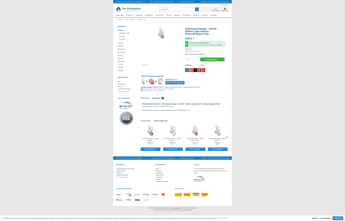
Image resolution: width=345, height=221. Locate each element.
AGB (119, 81)
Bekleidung (121, 49)
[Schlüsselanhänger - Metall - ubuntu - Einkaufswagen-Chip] (218, 130)
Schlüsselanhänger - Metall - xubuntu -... (150, 139)
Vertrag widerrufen (123, 91)
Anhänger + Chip (124, 33)
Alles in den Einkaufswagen (174, 82)
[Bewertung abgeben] (205, 36)
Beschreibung (145, 98)
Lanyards (122, 36)
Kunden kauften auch (160, 121)
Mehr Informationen (222, 218)
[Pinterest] (199, 70)
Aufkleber (121, 46)
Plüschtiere (121, 61)
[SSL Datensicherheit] (126, 118)
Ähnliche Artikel (146, 121)
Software (120, 67)
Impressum (159, 173)
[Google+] (191, 70)
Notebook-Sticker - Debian (151, 90)
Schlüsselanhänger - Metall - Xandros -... (173, 139)
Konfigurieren (338, 218)
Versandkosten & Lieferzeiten (125, 168)
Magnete (120, 58)
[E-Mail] (203, 70)
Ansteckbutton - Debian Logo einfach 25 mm (156, 89)
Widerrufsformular (122, 175)
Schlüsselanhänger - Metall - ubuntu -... (217, 139)
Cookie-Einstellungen (124, 89)
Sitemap (158, 179)
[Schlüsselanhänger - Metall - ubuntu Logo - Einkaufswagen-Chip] (195, 130)
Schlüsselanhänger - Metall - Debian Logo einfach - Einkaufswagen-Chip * (172, 87)
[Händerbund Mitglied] (126, 105)
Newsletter (159, 177)
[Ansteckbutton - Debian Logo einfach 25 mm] (151, 81)
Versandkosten (176, 208)
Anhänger (121, 30)
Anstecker (121, 43)
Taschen (120, 64)
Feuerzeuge (121, 52)
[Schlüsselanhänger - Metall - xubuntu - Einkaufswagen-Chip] (150, 130)
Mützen (120, 55)
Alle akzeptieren (326, 218)
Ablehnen (315, 218)
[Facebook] (187, 70)
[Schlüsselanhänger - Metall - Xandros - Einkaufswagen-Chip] (173, 130)
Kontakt (158, 171)
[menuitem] (224, 5)
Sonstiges (122, 39)
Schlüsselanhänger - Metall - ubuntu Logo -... (195, 139)
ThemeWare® (188, 210)
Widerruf (120, 86)
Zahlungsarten (121, 171)
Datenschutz (121, 84)
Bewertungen (157, 98)
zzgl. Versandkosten (196, 51)
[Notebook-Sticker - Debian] (160, 81)
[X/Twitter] (195, 70)
